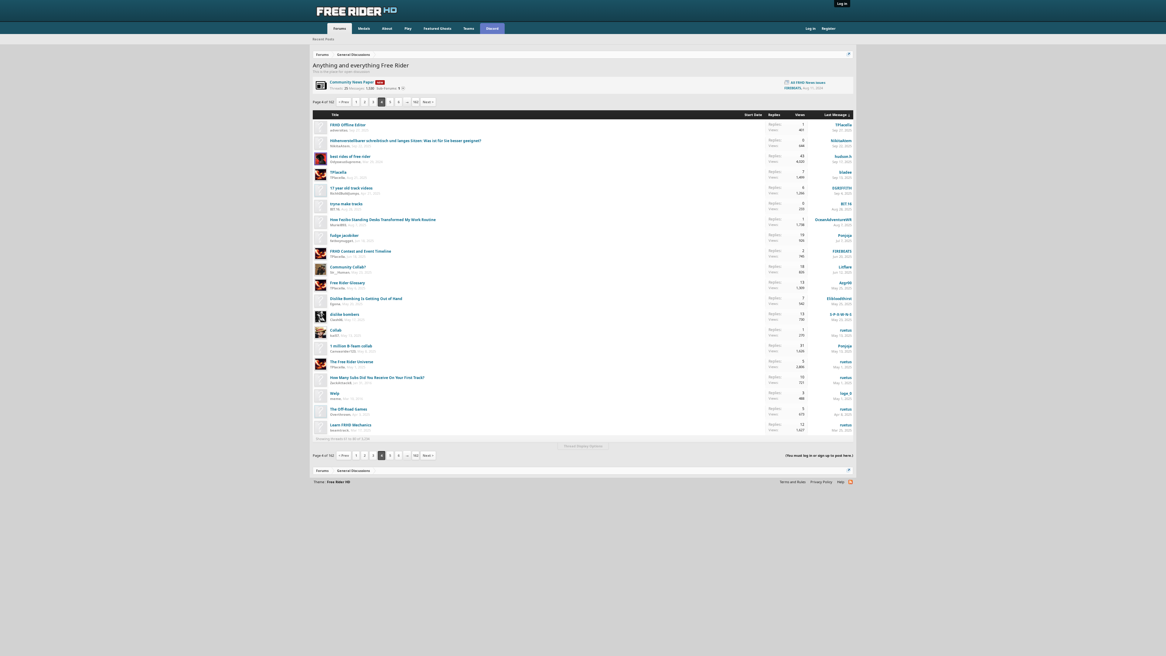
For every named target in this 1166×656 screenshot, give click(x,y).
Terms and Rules (793, 482)
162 (415, 102)
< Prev (344, 102)
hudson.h (843, 156)
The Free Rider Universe (351, 361)
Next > (428, 102)
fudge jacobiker (344, 235)
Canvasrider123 (343, 351)
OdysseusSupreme (345, 161)
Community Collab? (348, 267)
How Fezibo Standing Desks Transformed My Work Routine (383, 219)
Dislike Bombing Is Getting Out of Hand (366, 298)
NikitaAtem (340, 146)
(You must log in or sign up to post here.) (819, 455)
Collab (336, 330)
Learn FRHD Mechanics (350, 425)
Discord (492, 28)
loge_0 (846, 393)
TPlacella (843, 125)
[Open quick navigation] (849, 54)
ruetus (846, 330)
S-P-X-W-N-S (841, 314)
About (387, 28)
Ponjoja (845, 235)
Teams (468, 28)
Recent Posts (323, 39)
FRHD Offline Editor (348, 125)
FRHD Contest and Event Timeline (360, 251)
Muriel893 (338, 225)
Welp (334, 393)
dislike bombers (344, 314)
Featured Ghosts (437, 28)
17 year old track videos (351, 188)
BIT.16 (334, 209)
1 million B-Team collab (351, 346)
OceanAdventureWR (833, 219)
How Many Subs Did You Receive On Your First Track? (377, 377)
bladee (845, 172)
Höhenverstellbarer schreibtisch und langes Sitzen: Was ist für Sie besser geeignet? (405, 140)
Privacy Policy (821, 482)
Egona (335, 304)
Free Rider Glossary (347, 282)
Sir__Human (339, 272)
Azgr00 (845, 282)
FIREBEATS (792, 88)
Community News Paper (352, 82)
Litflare (845, 267)
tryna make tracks (346, 204)
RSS (778, 85)
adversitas (338, 130)
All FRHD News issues (808, 82)
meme (335, 398)
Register (829, 28)
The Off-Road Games (348, 409)
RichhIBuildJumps (344, 193)
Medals (364, 28)
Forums (339, 28)
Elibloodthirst (839, 298)
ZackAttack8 (340, 383)
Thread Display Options (583, 446)
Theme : (332, 482)
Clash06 (336, 319)
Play (407, 28)
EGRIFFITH (842, 188)
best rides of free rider (350, 156)
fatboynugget (341, 240)
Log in (842, 3)
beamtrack (339, 430)
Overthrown (340, 414)
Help (840, 482)
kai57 (334, 335)
